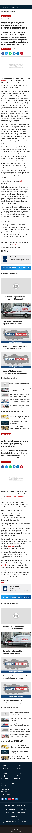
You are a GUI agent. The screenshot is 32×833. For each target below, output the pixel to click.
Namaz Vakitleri (5, 794)
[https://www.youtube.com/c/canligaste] (13, 799)
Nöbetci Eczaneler (6, 792)
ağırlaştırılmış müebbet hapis (17, 496)
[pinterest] (21, 53)
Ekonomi (5, 768)
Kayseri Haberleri (21, 805)
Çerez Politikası (20, 812)
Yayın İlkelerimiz (10, 812)
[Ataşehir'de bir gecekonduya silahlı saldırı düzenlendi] (16, 286)
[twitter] (6, 53)
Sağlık (14, 245)
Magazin (4, 773)
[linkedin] (17, 53)
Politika (19, 773)
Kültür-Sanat (21, 771)
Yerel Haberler (12, 11)
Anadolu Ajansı (14, 257)
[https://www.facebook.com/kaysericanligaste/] (2, 799)
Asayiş (4, 765)
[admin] (16, 799)
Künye (18, 809)
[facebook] (2, 53)
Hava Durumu (5, 789)
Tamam (19, 831)
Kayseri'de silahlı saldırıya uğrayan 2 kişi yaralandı (13, 323)
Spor (18, 776)
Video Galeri (5, 781)
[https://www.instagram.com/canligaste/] (9, 799)
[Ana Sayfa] (2, 11)
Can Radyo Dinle (10, 809)
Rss (6, 805)
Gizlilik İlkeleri (15, 816)
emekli (4, 565)
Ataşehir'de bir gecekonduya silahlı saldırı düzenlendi (14, 298)
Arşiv (13, 783)
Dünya (19, 765)
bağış (21, 181)
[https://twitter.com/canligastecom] (6, 799)
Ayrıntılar (13, 831)
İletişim (23, 809)
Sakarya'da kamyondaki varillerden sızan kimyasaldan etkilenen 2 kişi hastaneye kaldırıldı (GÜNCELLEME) (15, 372)
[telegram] (14, 53)
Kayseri (4, 771)
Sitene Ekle (11, 805)
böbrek (4, 80)
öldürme (10, 546)
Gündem (19, 768)
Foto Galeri (4, 778)
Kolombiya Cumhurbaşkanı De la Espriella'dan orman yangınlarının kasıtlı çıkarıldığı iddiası (15, 347)
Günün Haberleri (17, 781)
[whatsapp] (10, 53)
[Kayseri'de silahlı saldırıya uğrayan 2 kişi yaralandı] (16, 311)
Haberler (6, 11)
